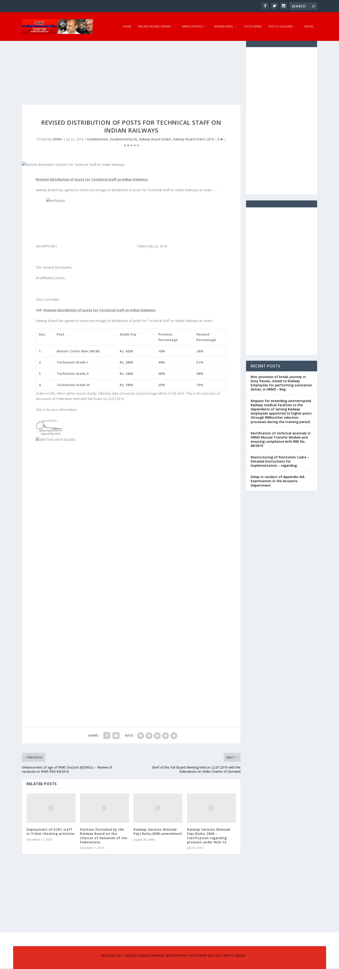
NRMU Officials (192, 26)
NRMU (57, 139)
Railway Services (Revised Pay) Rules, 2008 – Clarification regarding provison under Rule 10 (208, 835)
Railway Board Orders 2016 (193, 139)
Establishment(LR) (123, 139)
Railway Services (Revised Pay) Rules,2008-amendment (158, 831)
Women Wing (223, 26)
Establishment (97, 139)
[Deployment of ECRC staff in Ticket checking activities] (51, 808)
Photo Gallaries (281, 26)
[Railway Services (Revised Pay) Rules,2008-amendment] (158, 808)
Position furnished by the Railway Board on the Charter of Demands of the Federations (103, 835)
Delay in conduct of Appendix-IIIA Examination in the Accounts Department (277, 481)
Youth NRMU (253, 26)
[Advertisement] (131, 72)
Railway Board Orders (154, 26)
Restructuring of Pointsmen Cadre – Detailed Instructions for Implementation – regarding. (280, 461)
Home (127, 26)
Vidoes (309, 26)
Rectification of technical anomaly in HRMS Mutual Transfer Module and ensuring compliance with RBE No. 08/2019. (281, 439)
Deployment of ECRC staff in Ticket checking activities (51, 831)
